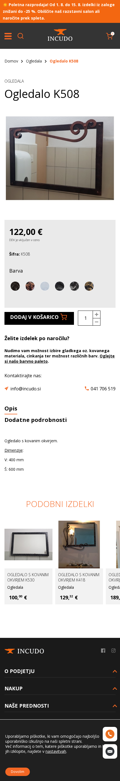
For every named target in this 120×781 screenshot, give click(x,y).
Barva (16, 270)
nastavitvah (55, 751)
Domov (11, 61)
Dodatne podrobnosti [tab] (35, 420)
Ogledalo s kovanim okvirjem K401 (84, 577)
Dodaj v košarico (34, 317)
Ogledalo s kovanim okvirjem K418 (33, 577)
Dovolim (17, 771)
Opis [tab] (10, 408)
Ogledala (34, 61)
